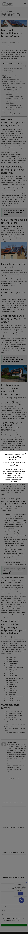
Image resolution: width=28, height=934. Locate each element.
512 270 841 (14, 481)
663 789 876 (20, 479)
